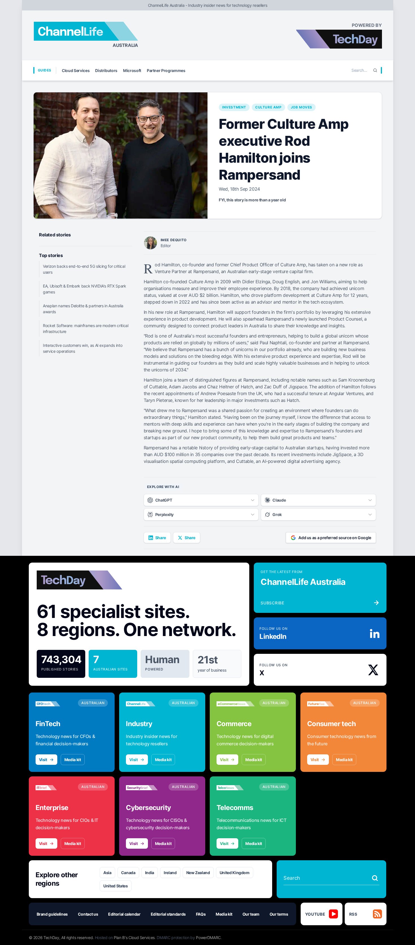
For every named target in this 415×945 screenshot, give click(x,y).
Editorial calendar (124, 914)
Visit (43, 759)
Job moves (301, 107)
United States (115, 885)
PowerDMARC (208, 937)
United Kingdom (235, 872)
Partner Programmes (166, 70)
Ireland (170, 872)
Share (160, 537)
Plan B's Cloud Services (134, 937)
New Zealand (198, 872)
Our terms (279, 914)
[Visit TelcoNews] (236, 787)
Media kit (72, 759)
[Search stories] (374, 878)
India (149, 872)
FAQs (201, 914)
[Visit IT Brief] (55, 787)
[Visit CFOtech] (55, 703)
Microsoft (132, 70)
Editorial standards (168, 914)
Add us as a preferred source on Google (334, 537)
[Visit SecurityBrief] (145, 787)
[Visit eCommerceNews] (236, 703)
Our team (251, 914)
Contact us (88, 914)
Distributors (106, 70)
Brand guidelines (52, 914)
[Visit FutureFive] (326, 703)
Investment (234, 107)
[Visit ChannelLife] (145, 703)
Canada (128, 872)
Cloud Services (75, 70)
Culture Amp (268, 107)
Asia (107, 872)
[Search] (375, 70)
